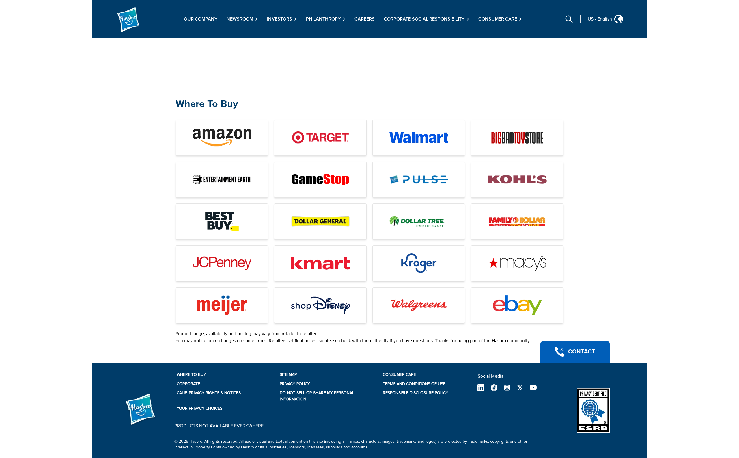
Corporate (188, 383)
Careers (364, 19)
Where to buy (191, 374)
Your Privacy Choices (199, 408)
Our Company (200, 19)
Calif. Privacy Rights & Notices (209, 392)
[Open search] (569, 19)
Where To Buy (207, 104)
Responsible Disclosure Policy (415, 392)
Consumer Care (399, 374)
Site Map (288, 374)
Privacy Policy (295, 383)
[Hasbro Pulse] (418, 180)
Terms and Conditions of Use (414, 383)
